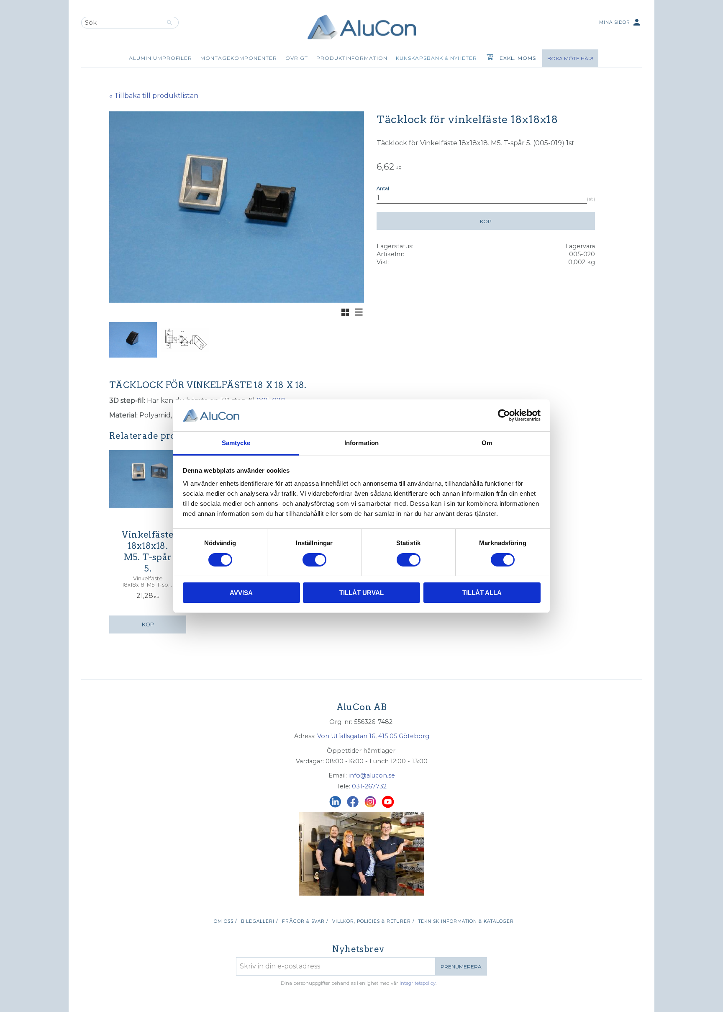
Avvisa (241, 592)
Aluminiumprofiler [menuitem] (160, 58)
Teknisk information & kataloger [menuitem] (466, 921)
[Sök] (170, 22)
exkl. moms (518, 58)
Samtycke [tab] (236, 442)
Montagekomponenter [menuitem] (238, 58)
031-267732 (369, 786)
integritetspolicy (418, 983)
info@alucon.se (372, 775)
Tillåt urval (361, 592)
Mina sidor (620, 22)
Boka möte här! (570, 58)
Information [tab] (361, 442)
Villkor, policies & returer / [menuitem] (373, 921)
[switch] (314, 560)
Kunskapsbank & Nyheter (436, 58)
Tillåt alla (482, 592)
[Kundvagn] (488, 58)
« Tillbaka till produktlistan (153, 96)
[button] (345, 312)
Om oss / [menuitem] (225, 921)
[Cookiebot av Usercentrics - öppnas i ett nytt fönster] (504, 415)
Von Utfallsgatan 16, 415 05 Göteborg (373, 736)
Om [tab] (487, 442)
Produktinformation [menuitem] (351, 58)
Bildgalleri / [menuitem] (259, 921)
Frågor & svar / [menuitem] (305, 921)
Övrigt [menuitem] (296, 58)
